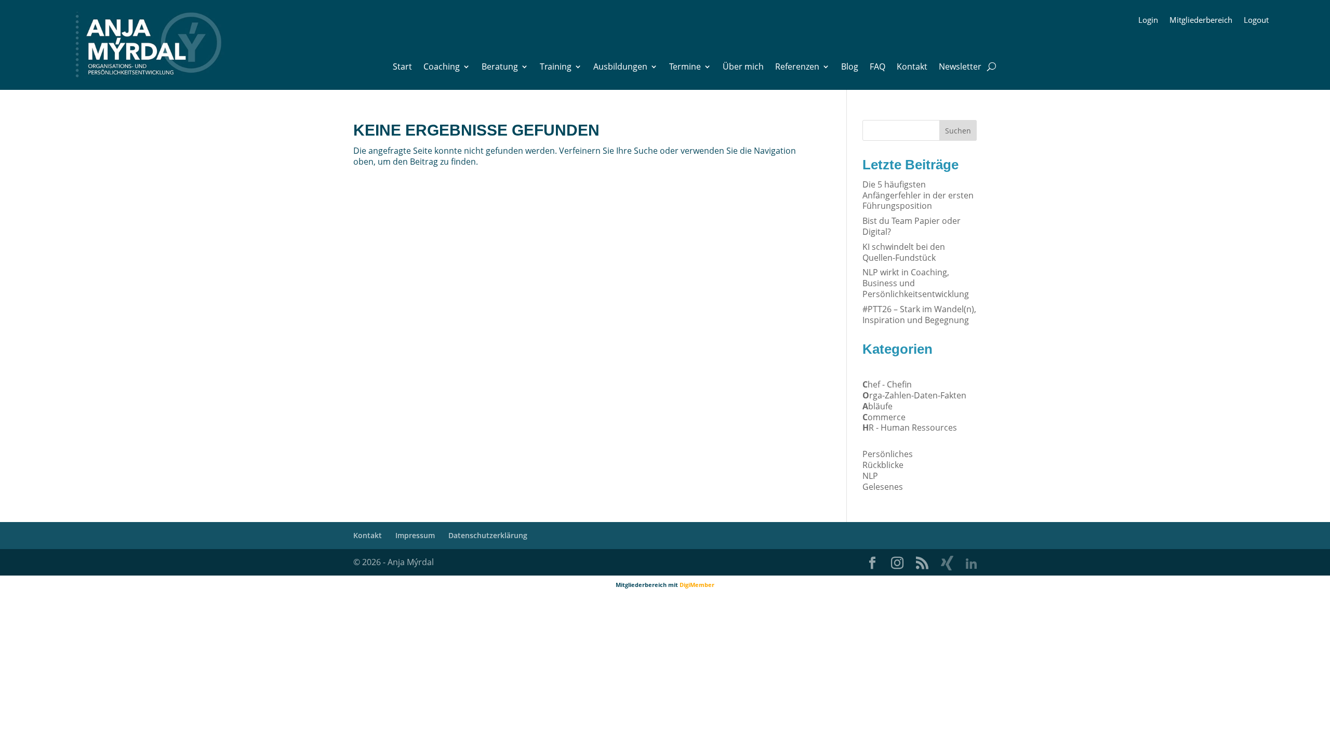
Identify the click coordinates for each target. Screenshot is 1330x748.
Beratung (500, 67)
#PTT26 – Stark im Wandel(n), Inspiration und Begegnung (919, 314)
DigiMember (697, 585)
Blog (849, 67)
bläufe (877, 406)
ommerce (884, 417)
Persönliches (887, 454)
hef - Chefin (887, 384)
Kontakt (912, 67)
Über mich (743, 67)
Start (402, 67)
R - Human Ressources (909, 427)
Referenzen (797, 67)
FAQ (877, 67)
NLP (870, 476)
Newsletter (960, 67)
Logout (1256, 20)
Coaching (441, 67)
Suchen (958, 131)
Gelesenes (882, 486)
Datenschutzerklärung (487, 535)
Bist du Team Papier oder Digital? (911, 226)
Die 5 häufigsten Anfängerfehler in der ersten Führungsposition (918, 195)
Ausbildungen (620, 67)
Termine (685, 67)
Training (555, 67)
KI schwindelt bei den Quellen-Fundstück (903, 252)
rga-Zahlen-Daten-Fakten (914, 395)
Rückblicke (882, 465)
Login (1148, 20)
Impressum (415, 535)
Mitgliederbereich (1200, 20)
